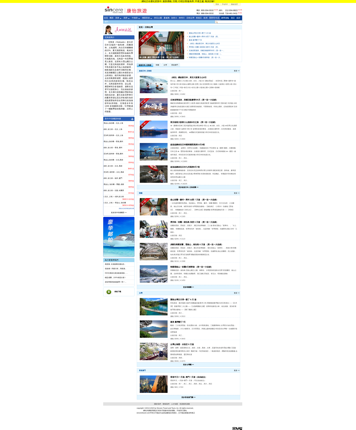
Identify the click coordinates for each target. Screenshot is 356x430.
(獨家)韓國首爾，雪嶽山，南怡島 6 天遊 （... (205, 54)
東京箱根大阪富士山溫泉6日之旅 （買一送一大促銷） (193, 122)
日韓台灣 (149, 27)
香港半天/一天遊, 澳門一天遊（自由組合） (188, 377)
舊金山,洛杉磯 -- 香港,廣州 (113, 141)
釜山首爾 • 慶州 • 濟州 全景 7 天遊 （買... (204, 37)
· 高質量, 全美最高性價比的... (114, 264)
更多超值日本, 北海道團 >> (188, 187)
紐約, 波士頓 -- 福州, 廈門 (113, 178)
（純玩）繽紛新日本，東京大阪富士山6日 (204, 44)
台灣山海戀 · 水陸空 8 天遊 (182, 344)
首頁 (141, 27)
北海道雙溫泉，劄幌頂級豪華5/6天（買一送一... (206, 50)
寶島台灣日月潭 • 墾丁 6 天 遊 (200, 33)
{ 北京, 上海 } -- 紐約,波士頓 (114, 197)
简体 (217, 4)
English (225, 4)
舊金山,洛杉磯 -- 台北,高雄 (113, 160)
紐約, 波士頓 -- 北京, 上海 (113, 129)
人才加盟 (174, 404)
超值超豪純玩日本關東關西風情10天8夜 (187, 145)
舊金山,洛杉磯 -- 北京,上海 (113, 123)
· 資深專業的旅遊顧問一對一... (115, 282)
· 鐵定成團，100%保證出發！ (115, 278)
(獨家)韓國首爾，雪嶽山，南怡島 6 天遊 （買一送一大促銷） (196, 244)
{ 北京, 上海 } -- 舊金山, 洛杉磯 (115, 203)
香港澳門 (174, 65)
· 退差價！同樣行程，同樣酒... (115, 269)
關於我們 (157, 404)
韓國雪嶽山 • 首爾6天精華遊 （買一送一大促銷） (191, 267)
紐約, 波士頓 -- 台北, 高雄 (113, 166)
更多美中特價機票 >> (119, 213)
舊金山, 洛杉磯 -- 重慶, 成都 (114, 184)
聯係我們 (166, 404)
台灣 (165, 65)
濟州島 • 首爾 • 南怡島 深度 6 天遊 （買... (204, 47)
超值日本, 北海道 (145, 65)
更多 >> (237, 71)
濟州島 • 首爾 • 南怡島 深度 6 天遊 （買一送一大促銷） (194, 222)
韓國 (157, 65)
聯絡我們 (234, 4)
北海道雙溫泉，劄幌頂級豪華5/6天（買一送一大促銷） (194, 100)
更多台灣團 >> (188, 365)
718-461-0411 (231, 13)
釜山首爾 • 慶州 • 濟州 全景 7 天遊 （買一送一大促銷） (194, 200)
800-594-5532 (207, 10)
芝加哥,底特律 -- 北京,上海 (113, 135)
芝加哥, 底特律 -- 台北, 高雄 (114, 172)
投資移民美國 (185, 404)
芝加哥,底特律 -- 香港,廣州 (113, 154)
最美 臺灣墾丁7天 (195, 40)
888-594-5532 (207, 13)
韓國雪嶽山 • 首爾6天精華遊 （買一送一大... (205, 57)
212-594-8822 (231, 10)
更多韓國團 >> (188, 287)
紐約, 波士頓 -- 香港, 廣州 (113, 148)
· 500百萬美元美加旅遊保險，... (116, 273)
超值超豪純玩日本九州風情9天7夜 (185, 167)
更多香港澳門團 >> (188, 397)
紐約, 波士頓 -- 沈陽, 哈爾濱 (114, 190)
